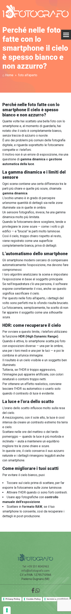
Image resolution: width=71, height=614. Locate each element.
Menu (66, 35)
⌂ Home (7, 75)
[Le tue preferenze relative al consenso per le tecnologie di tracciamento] (7, 610)
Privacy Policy (13, 599)
